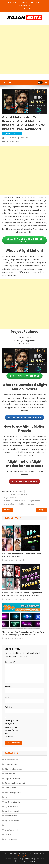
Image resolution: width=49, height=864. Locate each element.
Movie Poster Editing (13, 811)
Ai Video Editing (11, 764)
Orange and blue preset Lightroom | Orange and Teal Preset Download (42, 509)
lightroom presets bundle (25, 417)
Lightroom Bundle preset (15, 802)
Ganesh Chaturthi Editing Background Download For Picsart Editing (9, 509)
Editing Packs (10, 788)
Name (8, 686)
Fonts (7, 797)
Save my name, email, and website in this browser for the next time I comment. (11, 728)
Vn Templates (11, 839)
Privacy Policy (24, 5)
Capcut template (12, 778)
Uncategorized (11, 830)
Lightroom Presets (13, 806)
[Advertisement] (24, 49)
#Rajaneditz (18, 491)
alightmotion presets (26, 504)
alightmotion (9, 504)
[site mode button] (40, 82)
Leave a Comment (11, 141)
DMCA (32, 861)
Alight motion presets (12, 134)
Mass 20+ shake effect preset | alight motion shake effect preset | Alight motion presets (22, 594)
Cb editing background (15, 783)
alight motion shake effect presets (25, 240)
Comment (10, 662)
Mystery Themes (24, 856)
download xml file (25, 481)
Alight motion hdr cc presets (15, 494)
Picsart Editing (11, 816)
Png (6, 825)
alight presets (34, 501)
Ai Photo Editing (11, 759)
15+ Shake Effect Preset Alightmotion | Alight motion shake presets (22, 555)
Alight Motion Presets (12, 497)
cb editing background (26, 376)
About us (13, 2)
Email (8, 697)
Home (8, 859)
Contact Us (24, 2)
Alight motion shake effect (14, 501)
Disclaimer (35, 2)
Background (10, 774)
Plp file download (12, 820)
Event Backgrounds (13, 792)
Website (8, 707)
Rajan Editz (24, 138)
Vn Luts (8, 834)
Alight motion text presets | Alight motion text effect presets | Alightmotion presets (23, 633)
